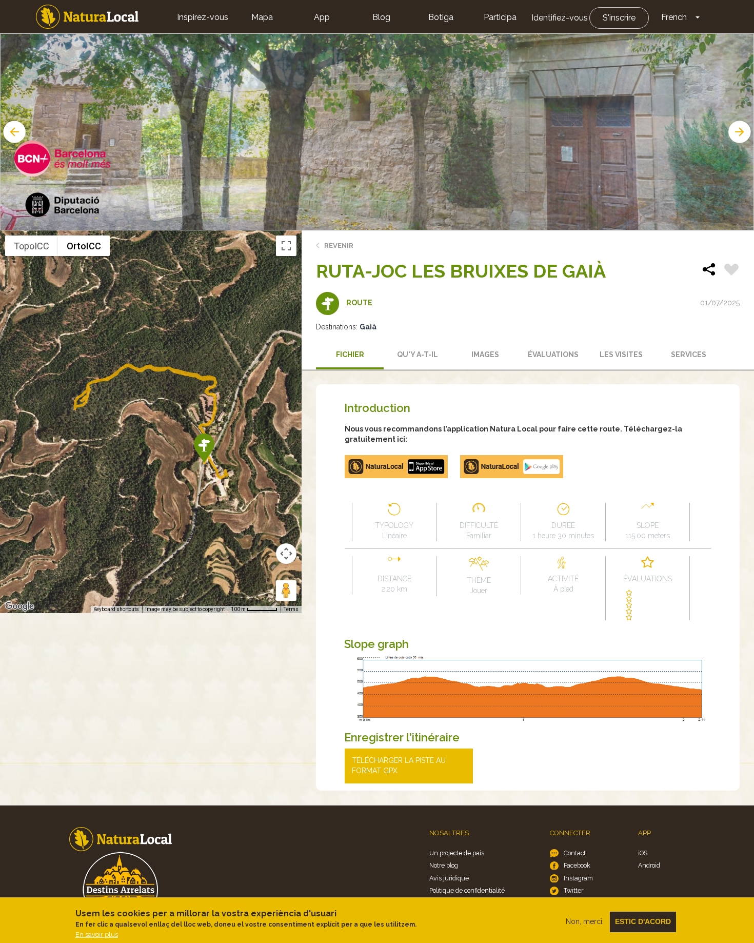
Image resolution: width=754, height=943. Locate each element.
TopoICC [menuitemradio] (31, 246)
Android (649, 865)
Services (688, 354)
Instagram (578, 878)
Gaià (368, 327)
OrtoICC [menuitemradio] (84, 246)
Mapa (262, 17)
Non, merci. (585, 921)
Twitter (573, 890)
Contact (575, 853)
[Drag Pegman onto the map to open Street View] (286, 590)
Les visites (621, 354)
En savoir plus (96, 934)
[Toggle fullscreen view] (286, 245)
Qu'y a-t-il (417, 354)
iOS (642, 853)
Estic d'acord (643, 921)
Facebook (577, 865)
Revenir (338, 245)
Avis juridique (449, 878)
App (322, 17)
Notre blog (443, 865)
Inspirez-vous (202, 17)
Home (87, 17)
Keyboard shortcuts (116, 609)
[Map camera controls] (286, 553)
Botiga (440, 17)
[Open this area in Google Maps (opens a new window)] (19, 606)
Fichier (350, 354)
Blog (381, 17)
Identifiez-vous (559, 18)
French (674, 17)
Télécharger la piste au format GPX (399, 765)
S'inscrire (619, 18)
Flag (731, 271)
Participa (500, 17)
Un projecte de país (456, 853)
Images (485, 354)
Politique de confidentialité (467, 890)
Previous (13, 132)
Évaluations (553, 354)
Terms (291, 609)
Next (740, 132)
